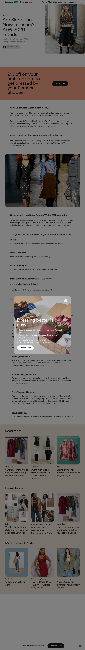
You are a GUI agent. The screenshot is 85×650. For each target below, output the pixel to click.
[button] (66, 301)
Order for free (25, 348)
